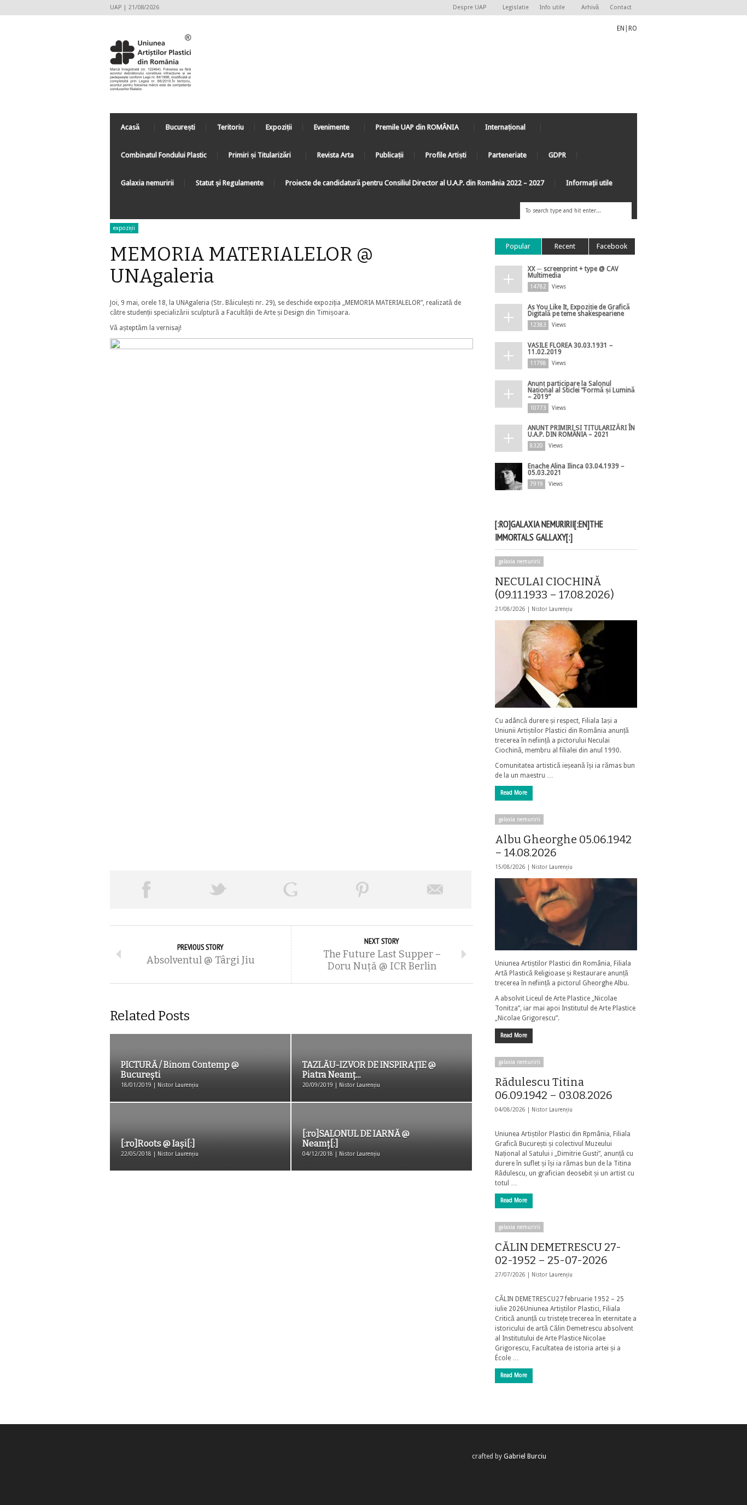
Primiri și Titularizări (254, 157)
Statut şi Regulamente (230, 183)
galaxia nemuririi (519, 562)
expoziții (124, 228)
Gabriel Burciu (525, 1456)
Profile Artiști (445, 155)
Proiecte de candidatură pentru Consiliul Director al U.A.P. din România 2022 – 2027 (414, 183)
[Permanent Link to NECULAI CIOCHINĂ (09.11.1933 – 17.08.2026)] (566, 664)
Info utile (549, 8)
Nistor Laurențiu (552, 609)
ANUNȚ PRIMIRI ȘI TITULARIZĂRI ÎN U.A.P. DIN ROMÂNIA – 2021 (581, 431)
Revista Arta (335, 155)
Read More (513, 793)
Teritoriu (230, 127)
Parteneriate (507, 155)
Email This (435, 890)
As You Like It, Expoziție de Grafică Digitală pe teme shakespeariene (579, 310)
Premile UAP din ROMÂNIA (412, 130)
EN (621, 28)
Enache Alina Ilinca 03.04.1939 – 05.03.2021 (576, 469)
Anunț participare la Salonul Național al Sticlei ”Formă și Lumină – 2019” (581, 390)
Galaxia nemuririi (147, 183)
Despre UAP (466, 8)
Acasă (124, 130)
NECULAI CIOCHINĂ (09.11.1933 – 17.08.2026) (554, 588)
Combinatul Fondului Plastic (164, 155)
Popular (518, 246)
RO (632, 28)
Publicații (390, 155)
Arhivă (590, 7)
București (180, 127)
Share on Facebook (146, 890)
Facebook (612, 246)
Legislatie (516, 7)
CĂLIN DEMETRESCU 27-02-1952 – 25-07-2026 (558, 1254)
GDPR (557, 155)
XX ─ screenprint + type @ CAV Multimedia (573, 272)
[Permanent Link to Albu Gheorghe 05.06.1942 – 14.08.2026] (566, 914)
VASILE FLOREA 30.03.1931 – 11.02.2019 (570, 349)
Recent (565, 246)
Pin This (362, 890)
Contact (621, 7)
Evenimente (326, 130)
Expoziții (279, 127)
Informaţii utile (589, 183)
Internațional (500, 130)
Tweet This (218, 890)
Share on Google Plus (290, 890)
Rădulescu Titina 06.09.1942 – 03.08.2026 (553, 1088)
